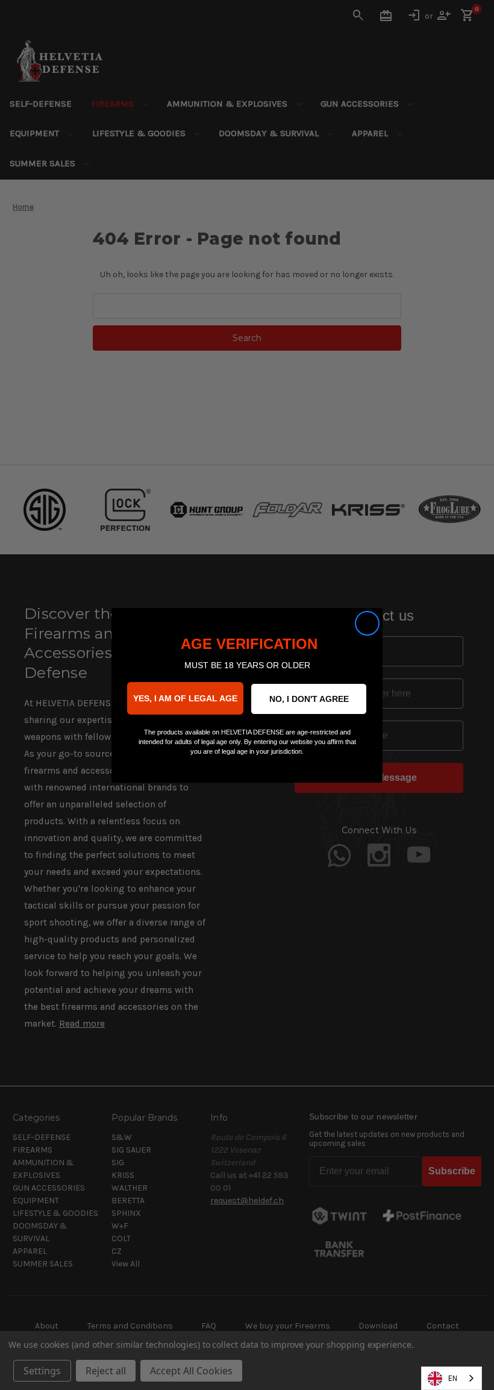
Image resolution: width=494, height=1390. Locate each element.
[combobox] (451, 1378)
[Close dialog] (367, 623)
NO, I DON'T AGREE (309, 699)
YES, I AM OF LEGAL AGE (185, 698)
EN (452, 1378)
